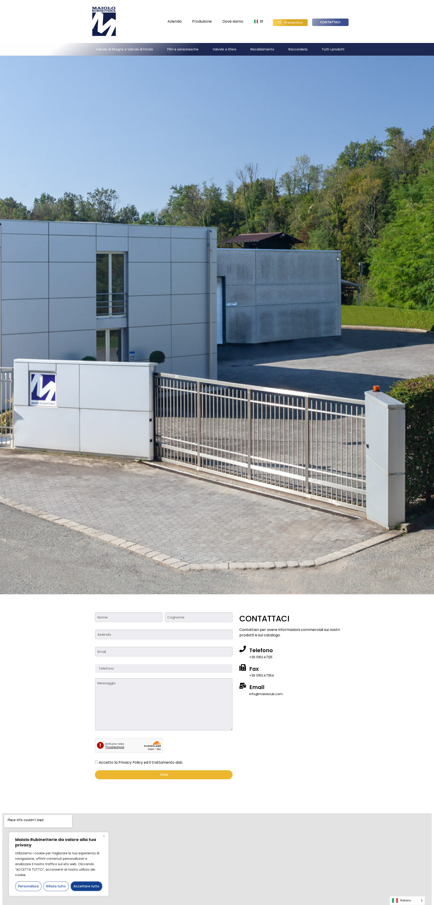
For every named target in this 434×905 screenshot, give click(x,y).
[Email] (242, 685)
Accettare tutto (86, 886)
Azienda (174, 21)
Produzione (202, 21)
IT (261, 21)
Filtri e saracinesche (182, 49)
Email (256, 687)
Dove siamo (232, 21)
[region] (58, 864)
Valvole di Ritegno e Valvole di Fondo (124, 49)
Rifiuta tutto (56, 886)
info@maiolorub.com (266, 694)
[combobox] (258, 21)
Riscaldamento (262, 49)
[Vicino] (103, 836)
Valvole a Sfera (224, 49)
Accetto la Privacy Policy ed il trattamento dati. (141, 762)
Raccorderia (297, 49)
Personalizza (28, 886)
